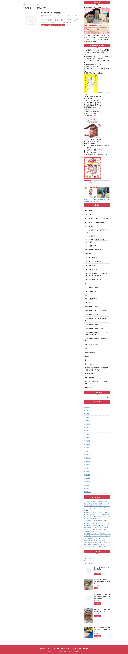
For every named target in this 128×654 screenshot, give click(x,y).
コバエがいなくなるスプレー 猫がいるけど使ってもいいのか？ (102, 581)
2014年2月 (87, 485)
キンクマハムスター (59, 15)
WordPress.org (88, 563)
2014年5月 (87, 475)
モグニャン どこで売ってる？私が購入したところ (102, 610)
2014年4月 (87, 478)
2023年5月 (87, 437)
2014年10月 (87, 458)
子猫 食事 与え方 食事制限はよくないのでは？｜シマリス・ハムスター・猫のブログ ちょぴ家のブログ (97, 527)
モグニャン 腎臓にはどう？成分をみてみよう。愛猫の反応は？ (102, 630)
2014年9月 (87, 461)
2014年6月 (87, 471)
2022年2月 (87, 448)
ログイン (86, 556)
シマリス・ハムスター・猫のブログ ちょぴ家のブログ (64, 648)
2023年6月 (87, 434)
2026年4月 (87, 407)
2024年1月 (87, 427)
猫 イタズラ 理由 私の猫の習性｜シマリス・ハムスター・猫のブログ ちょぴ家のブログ (97, 536)
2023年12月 (87, 431)
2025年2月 (87, 420)
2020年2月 (87, 451)
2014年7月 (87, 468)
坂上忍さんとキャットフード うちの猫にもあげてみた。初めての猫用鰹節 (102, 597)
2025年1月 (87, 424)
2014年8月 (87, 465)
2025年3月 (87, 417)
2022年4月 (87, 441)
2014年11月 (87, 454)
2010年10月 (87, 492)
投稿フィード (87, 558)
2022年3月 (87, 444)
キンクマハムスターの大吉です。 (51, 13)
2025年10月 (87, 410)
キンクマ (52, 15)
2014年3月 (87, 482)
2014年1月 (87, 488)
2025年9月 (87, 414)
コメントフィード (89, 561)
